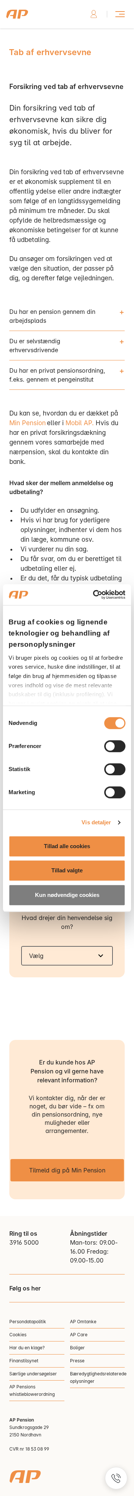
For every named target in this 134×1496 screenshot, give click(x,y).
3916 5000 (24, 1242)
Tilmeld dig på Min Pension (67, 1170)
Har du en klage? (27, 1347)
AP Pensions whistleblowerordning (32, 1390)
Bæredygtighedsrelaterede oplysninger (97, 1377)
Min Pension (27, 423)
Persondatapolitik (27, 1321)
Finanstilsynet (23, 1360)
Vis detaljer (96, 822)
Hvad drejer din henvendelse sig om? (67, 922)
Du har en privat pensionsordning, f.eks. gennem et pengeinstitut (57, 375)
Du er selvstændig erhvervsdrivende (34, 345)
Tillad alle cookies (67, 846)
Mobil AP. (80, 423)
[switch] (114, 746)
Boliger (77, 1347)
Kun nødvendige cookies (67, 895)
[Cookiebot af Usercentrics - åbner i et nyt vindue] (94, 594)
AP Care (78, 1334)
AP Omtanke (83, 1321)
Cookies (17, 1334)
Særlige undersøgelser (33, 1373)
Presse (77, 1360)
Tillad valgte (67, 870)
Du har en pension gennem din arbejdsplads (52, 316)
